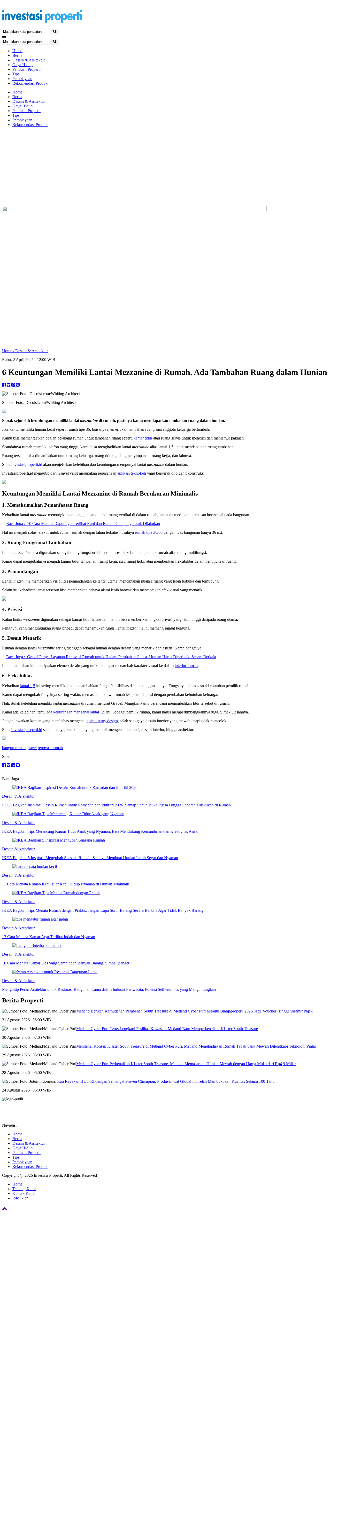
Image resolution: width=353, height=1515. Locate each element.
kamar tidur (143, 438)
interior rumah (186, 665)
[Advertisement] (176, 167)
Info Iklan (20, 1198)
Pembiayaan (22, 78)
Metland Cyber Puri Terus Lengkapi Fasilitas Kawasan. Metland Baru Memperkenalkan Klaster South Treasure (167, 1028)
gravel (32, 747)
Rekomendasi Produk (30, 83)
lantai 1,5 (27, 686)
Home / (8, 351)
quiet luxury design (102, 721)
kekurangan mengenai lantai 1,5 (79, 712)
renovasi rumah (50, 747)
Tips (15, 74)
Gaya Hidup (22, 64)
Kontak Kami (23, 1193)
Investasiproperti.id (26, 464)
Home (17, 51)
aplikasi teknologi (131, 473)
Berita (17, 55)
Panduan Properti (26, 69)
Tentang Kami (24, 1189)
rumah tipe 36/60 (149, 532)
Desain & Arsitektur (28, 60)
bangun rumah (14, 747)
